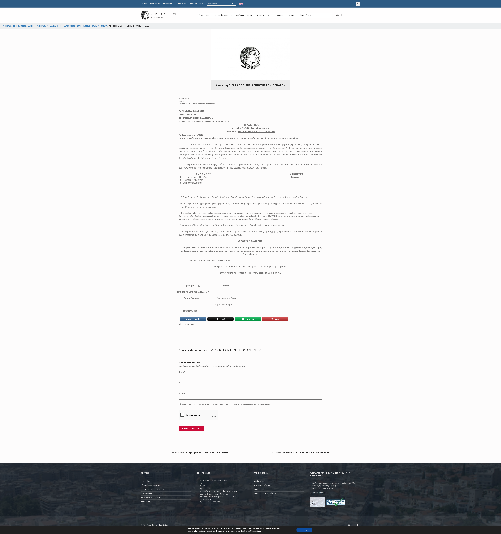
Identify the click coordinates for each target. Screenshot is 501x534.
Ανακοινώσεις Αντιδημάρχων (265, 493)
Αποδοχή (304, 530)
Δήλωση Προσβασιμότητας (151, 485)
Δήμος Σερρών (163, 14)
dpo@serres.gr (205, 499)
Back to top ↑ (164, 525)
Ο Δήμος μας (204, 15)
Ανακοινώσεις (263, 15)
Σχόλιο (182, 372)
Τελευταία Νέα (168, 4)
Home (8, 26)
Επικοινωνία (181, 4)
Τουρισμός (279, 15)
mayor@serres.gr (221, 494)
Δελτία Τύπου (259, 481)
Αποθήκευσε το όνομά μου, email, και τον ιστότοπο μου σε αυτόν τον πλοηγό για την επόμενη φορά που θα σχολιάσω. (226, 404)
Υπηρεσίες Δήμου (222, 15)
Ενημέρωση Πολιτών (243, 15)
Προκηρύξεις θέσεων (262, 485)
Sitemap (145, 4)
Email (255, 383)
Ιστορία (292, 15)
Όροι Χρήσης (146, 481)
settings (257, 531)
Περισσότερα (305, 15)
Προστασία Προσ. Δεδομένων (152, 489)
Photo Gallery (155, 4)
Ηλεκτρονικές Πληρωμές (150, 497)
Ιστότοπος (183, 393)
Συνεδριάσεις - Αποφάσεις (62, 26)
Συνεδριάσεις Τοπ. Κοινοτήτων (92, 26)
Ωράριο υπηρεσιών (196, 4)
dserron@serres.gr (230, 491)
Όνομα (181, 383)
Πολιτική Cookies (147, 493)
